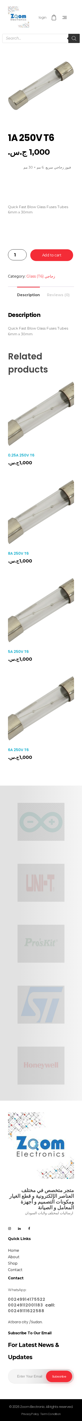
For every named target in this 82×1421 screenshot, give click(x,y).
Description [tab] (28, 295)
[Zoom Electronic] (18, 17)
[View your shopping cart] (54, 17)
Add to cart (52, 255)
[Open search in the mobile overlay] (41, 38)
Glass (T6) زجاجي (40, 276)
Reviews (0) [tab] (58, 295)
